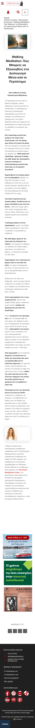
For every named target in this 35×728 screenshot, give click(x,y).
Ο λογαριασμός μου (11, 671)
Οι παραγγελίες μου (11, 675)
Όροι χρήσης (8, 681)
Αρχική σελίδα (7, 19)
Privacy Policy (9, 713)
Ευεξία (14, 20)
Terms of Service (21, 713)
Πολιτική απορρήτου (11, 678)
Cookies (5, 724)
